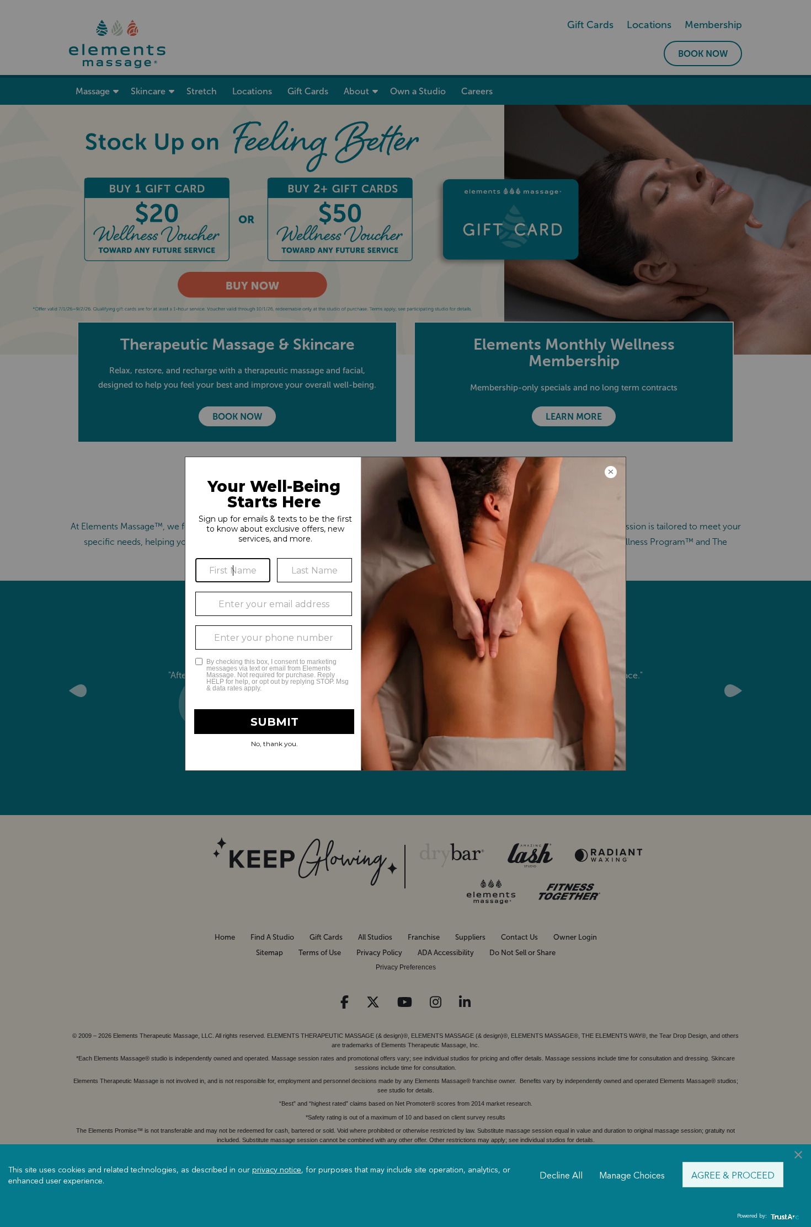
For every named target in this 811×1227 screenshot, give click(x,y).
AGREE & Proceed (733, 1175)
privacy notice (276, 1169)
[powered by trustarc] (783, 1216)
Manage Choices (632, 1175)
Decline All (561, 1175)
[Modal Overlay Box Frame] (405, 614)
